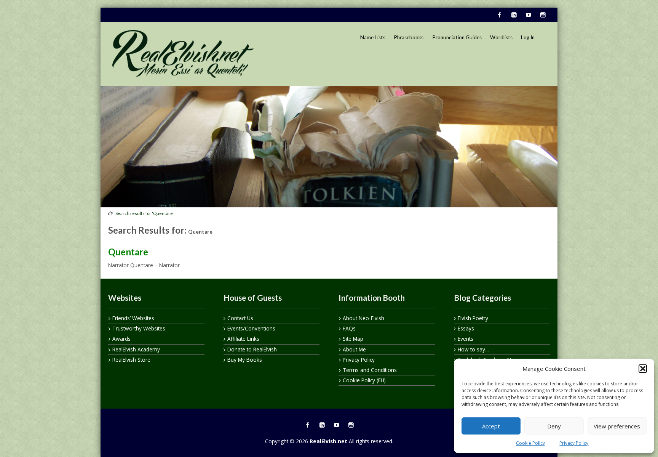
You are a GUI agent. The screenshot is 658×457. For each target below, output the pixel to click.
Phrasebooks (408, 37)
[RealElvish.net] (183, 53)
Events (465, 338)
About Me (354, 349)
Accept (491, 426)
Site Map (353, 338)
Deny (554, 426)
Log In (528, 37)
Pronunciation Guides (457, 37)
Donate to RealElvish (252, 349)
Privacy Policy (573, 443)
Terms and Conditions (370, 370)
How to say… (473, 349)
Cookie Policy (530, 443)
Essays (466, 328)
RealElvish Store (131, 359)
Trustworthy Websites (138, 328)
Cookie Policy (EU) (364, 380)
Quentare (128, 251)
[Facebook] (499, 15)
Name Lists (372, 37)
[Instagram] (543, 15)
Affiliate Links (243, 338)
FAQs (349, 328)
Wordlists (501, 37)
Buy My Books (244, 359)
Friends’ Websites (133, 318)
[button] (643, 368)
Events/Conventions (251, 328)
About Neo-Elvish (363, 318)
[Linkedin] (514, 15)
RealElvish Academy (136, 349)
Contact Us (240, 318)
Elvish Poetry (473, 318)
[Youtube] (528, 15)
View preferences (617, 426)
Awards (121, 338)
